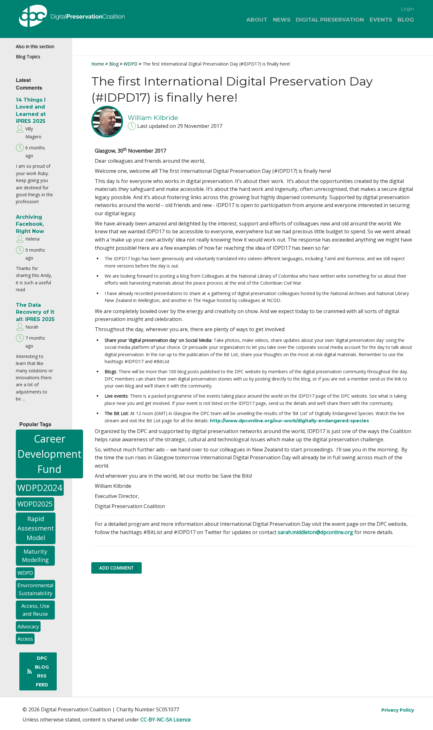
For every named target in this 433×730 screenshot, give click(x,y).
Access (25, 638)
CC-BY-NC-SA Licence (165, 719)
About (256, 19)
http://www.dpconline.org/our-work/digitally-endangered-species (289, 421)
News (281, 19)
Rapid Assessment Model (35, 528)
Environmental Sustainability (35, 589)
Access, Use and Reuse (35, 609)
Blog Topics (28, 56)
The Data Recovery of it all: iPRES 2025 (35, 312)
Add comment (116, 568)
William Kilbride (153, 117)
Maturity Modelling (35, 556)
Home (97, 64)
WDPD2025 (35, 503)
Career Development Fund (49, 454)
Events (381, 19)
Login (407, 9)
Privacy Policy (397, 710)
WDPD (25, 572)
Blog (405, 19)
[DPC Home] (82, 17)
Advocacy (28, 626)
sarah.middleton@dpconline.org (315, 532)
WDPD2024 (39, 488)
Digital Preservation (330, 19)
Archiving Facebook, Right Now (30, 224)
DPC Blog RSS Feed (42, 671)
